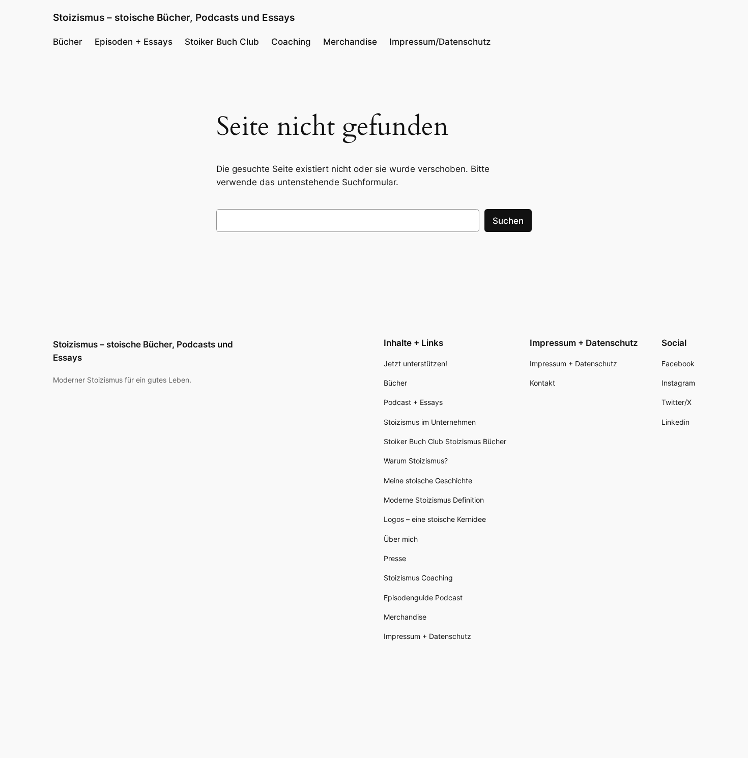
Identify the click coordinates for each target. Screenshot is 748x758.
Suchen (508, 221)
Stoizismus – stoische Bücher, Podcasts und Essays (174, 17)
